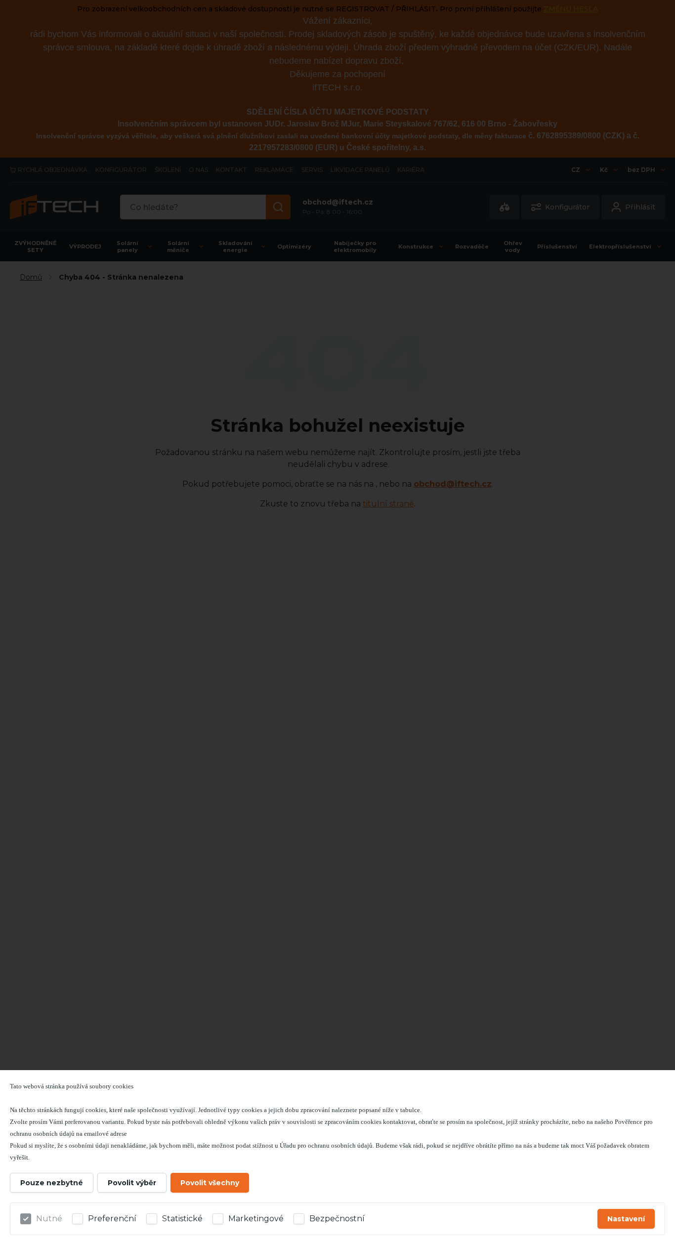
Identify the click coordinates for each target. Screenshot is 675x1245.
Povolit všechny (209, 1182)
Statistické (182, 1218)
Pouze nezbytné (51, 1182)
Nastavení (626, 1218)
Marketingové (256, 1218)
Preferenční (112, 1218)
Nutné (49, 1218)
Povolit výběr (132, 1182)
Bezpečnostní (337, 1218)
